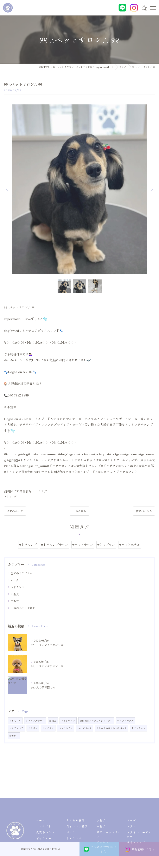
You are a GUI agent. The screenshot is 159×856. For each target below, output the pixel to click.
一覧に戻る (79, 511)
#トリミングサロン (54, 544)
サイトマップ (136, 842)
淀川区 (52, 720)
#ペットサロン (82, 544)
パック (15, 580)
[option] (79, 189)
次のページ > (144, 511)
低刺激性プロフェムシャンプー (96, 720)
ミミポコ (32, 728)
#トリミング (28, 544)
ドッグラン (48, 728)
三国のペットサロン (23, 608)
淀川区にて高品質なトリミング (25, 491)
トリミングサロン (35, 720)
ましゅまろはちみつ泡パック (111, 728)
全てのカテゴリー (21, 573)
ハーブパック (85, 728)
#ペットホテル (129, 544)
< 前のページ (15, 511)
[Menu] (153, 7)
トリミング (10, 496)
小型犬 (15, 594)
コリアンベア (16, 728)
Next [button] (151, 189)
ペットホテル (66, 728)
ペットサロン (68, 720)
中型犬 (15, 601)
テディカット (138, 728)
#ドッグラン (106, 544)
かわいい (14, 735)
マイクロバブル (125, 720)
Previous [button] (8, 189)
